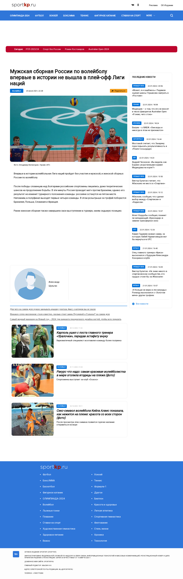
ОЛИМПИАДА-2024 (54, 498)
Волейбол (16, 91)
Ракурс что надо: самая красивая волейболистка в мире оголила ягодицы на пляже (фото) (90, 373)
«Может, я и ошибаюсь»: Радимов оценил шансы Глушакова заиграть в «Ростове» (150, 93)
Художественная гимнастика (59, 528)
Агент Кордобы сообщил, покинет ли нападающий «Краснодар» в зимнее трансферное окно (149, 218)
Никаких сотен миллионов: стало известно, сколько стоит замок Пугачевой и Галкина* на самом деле (60, 314)
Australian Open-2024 (98, 49)
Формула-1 (100, 486)
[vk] (133, 5)
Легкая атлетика (103, 510)
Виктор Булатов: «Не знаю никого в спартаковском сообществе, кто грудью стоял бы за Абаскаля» (149, 274)
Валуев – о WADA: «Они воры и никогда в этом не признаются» (147, 129)
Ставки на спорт (52, 522)
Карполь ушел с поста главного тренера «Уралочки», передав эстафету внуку (84, 334)
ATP (134, 157)
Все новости (142, 303)
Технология (100, 540)
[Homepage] (23, 5)
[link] (68, 129)
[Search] (171, 15)
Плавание (48, 516)
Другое (98, 492)
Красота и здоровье (105, 504)
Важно (46, 540)
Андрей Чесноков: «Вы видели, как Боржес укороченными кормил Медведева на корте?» (149, 165)
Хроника (136, 123)
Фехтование (101, 522)
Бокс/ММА (49, 480)
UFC (134, 229)
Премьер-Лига (138, 86)
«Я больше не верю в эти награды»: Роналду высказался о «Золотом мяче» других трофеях (149, 293)
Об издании (167, 5)
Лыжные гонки (51, 510)
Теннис (136, 104)
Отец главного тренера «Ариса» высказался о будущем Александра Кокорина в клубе (150, 255)
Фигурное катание (53, 492)
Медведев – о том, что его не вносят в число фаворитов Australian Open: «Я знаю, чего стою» (150, 112)
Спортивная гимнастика (107, 516)
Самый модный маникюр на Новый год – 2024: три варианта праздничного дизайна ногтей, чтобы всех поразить (65, 319)
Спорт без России (52, 49)
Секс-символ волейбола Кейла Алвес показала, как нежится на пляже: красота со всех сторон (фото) (89, 414)
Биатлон (98, 498)
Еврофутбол (138, 139)
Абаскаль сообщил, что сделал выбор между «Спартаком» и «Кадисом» (148, 199)
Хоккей (98, 474)
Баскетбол (49, 486)
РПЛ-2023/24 (32, 49)
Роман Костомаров (74, 49)
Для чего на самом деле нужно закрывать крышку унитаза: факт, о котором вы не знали (53, 309)
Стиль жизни (101, 528)
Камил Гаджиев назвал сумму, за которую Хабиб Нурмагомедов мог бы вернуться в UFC (149, 237)
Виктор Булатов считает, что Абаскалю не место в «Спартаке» (148, 182)
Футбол (136, 248)
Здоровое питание (53, 534)
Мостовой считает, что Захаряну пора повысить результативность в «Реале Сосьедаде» (149, 146)
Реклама (153, 5)
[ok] (138, 5)
